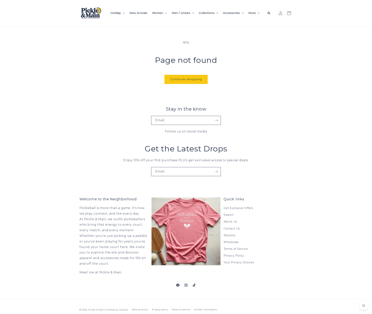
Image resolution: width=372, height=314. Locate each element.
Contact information (205, 309)
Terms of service (181, 309)
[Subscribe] (216, 120)
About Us (230, 221)
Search (229, 215)
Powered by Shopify (116, 309)
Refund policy (140, 309)
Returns (229, 235)
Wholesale (231, 242)
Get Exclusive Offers (238, 208)
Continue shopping (186, 79)
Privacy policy (160, 309)
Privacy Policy (234, 255)
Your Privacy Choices (239, 262)
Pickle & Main (96, 309)
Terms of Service (236, 249)
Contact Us (232, 228)
